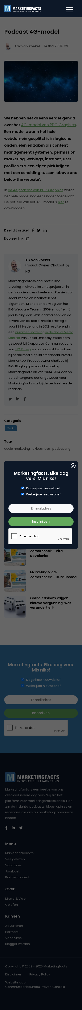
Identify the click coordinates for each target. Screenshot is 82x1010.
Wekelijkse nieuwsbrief (43, 494)
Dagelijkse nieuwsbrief (43, 488)
